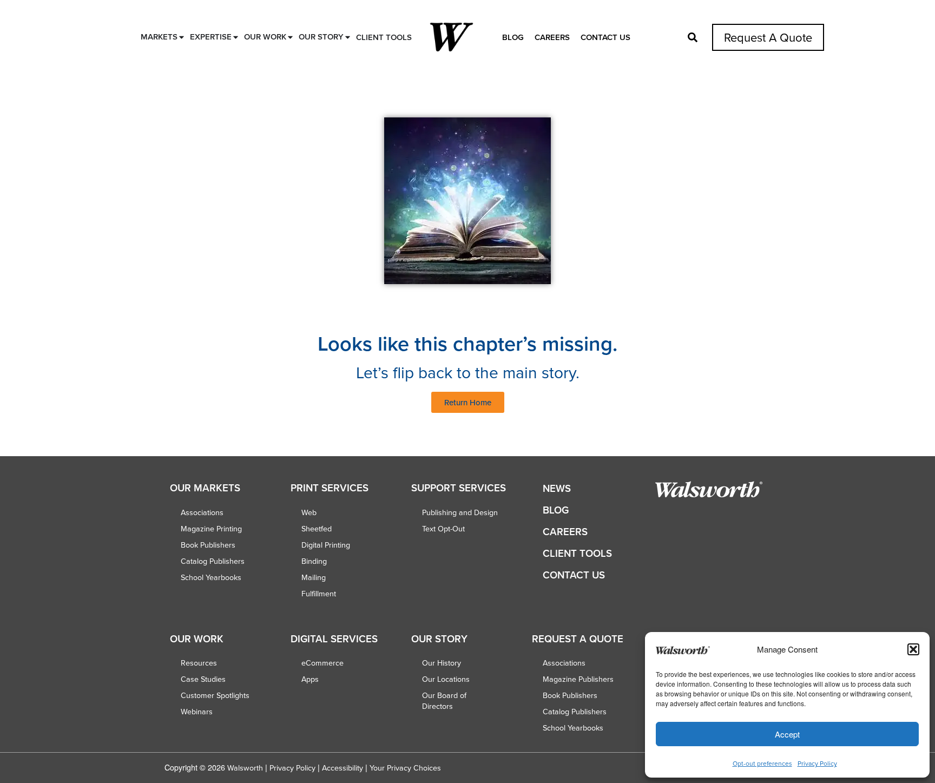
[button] (913, 649)
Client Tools (577, 553)
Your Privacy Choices (405, 767)
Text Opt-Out (443, 528)
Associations (202, 512)
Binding (314, 561)
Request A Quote (768, 37)
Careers (552, 37)
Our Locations (446, 679)
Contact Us (605, 37)
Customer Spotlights (215, 695)
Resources (199, 662)
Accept (787, 734)
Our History (441, 662)
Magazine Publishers (578, 679)
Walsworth (245, 767)
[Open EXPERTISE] (236, 37)
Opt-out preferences (762, 763)
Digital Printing (325, 544)
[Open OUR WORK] (290, 37)
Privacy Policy (817, 763)
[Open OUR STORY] (348, 37)
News (557, 488)
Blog (513, 37)
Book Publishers (208, 544)
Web (309, 512)
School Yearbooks (211, 577)
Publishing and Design (460, 512)
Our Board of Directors (444, 701)
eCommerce (322, 662)
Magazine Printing (211, 528)
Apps (310, 679)
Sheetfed (316, 528)
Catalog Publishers (213, 561)
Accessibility (342, 767)
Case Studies (203, 679)
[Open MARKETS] (181, 37)
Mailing (313, 577)
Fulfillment (318, 593)
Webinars (197, 711)
